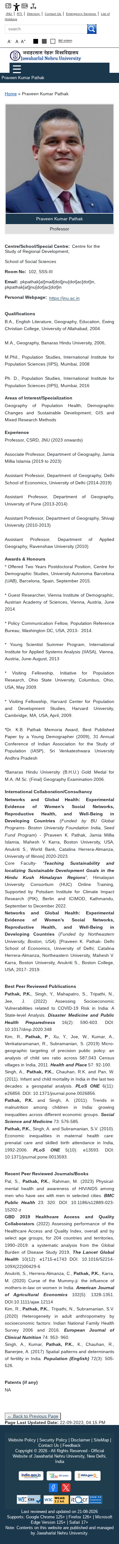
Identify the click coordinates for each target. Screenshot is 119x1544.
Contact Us (53, 14)
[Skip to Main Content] (8, 5)
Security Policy (53, 1440)
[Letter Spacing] (33, 5)
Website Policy (22, 1440)
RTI (20, 14)
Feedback (72, 1445)
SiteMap (101, 1440)
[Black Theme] (35, 41)
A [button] (23, 41)
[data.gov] (88, 1476)
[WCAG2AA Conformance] (56, 1499)
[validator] (29, 1499)
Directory (34, 14)
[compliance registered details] (86, 1499)
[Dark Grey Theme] (44, 41)
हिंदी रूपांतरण (65, 41)
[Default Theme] (52, 41)
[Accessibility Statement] (16, 6)
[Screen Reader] (25, 5)
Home (11, 93)
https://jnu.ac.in (64, 298)
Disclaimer (80, 1440)
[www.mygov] (59, 1475)
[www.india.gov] (31, 1475)
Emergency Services (81, 14)
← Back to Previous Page (32, 1416)
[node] (46, 55)
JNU (9, 14)
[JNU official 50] (66, 1487)
